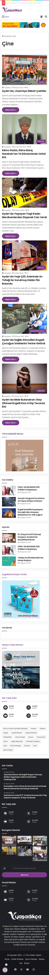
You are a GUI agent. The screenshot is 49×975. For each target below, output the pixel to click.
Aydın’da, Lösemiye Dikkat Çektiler (24, 91)
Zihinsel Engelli (15, 746)
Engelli (5, 733)
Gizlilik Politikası (17, 959)
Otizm (5, 741)
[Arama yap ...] (46, 16)
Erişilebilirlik (7, 737)
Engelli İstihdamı (31, 733)
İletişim (27, 963)
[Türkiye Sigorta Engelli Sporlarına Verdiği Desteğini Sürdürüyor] (9, 840)
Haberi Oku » (10, 110)
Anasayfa (7, 36)
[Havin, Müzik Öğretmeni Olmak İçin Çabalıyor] (9, 850)
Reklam (41, 959)
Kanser (30, 737)
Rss (21, 963)
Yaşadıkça (7, 87)
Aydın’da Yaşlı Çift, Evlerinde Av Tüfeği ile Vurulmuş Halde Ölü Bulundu (22, 280)
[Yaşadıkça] (12, 9)
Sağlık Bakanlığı (16, 741)
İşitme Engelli (8, 750)
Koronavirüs (41, 737)
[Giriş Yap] (41, 16)
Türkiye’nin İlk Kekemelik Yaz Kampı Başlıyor (30, 559)
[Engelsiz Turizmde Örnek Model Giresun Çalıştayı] (40, 853)
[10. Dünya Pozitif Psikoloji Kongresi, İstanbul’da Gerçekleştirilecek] (9, 538)
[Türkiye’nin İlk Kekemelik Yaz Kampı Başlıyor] (9, 561)
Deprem (42, 728)
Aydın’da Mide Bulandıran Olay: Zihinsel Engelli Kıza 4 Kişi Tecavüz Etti (23, 403)
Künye (7, 959)
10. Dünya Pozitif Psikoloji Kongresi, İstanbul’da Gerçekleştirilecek (29, 537)
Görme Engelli (20, 737)
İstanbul (27, 746)
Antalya (33, 728)
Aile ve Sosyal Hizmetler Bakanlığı (15, 728)
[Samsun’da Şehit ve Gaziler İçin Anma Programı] (40, 840)
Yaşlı (5, 746)
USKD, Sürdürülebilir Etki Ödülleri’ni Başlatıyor (29, 488)
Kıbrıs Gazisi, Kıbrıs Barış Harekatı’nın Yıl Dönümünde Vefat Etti (24, 153)
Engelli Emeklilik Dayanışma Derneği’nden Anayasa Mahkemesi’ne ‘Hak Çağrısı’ (30, 512)
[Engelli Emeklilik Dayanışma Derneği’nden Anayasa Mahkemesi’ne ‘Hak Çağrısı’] (9, 513)
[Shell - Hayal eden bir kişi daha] (24, 25)
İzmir (35, 746)
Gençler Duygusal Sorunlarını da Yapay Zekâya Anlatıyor (31, 499)
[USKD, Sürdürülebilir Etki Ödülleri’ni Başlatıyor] (9, 490)
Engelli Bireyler (17, 733)
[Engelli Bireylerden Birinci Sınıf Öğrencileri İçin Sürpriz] (24, 840)
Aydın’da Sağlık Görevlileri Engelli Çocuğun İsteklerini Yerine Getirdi (23, 341)
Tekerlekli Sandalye (33, 741)
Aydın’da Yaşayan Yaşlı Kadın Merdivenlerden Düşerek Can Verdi (24, 215)
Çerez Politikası (31, 959)
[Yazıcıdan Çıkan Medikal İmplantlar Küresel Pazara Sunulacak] (24, 851)
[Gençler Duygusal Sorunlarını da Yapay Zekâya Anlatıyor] (9, 501)
